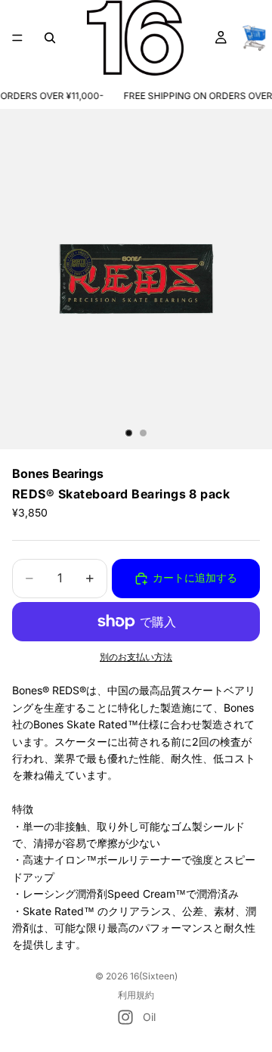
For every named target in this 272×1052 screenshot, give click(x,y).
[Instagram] (125, 1017)
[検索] (49, 37)
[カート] (253, 37)
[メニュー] (17, 37)
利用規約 (136, 995)
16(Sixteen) (154, 976)
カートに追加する (195, 577)
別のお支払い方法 (136, 657)
